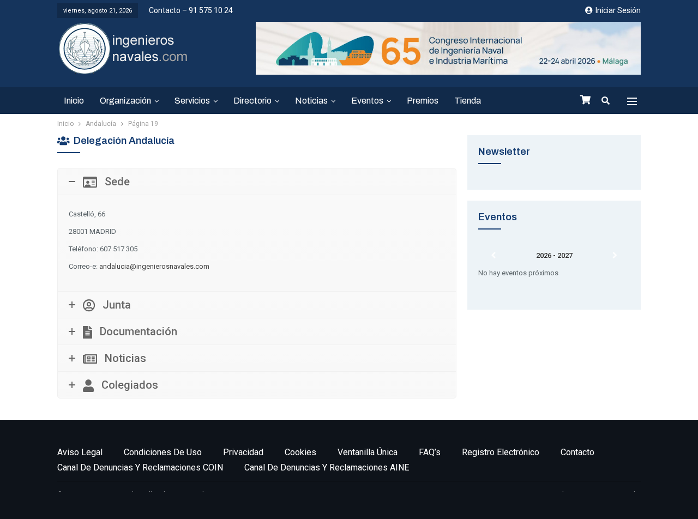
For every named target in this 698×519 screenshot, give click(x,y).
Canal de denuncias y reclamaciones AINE (326, 467)
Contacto (577, 452)
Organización (125, 100)
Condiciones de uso (163, 452)
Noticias (311, 100)
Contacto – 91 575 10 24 (191, 10)
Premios (422, 100)
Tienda (467, 100)
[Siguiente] (614, 256)
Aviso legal (80, 452)
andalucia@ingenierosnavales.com (154, 266)
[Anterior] (493, 256)
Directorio (252, 100)
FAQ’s (430, 452)
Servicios (192, 100)
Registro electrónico (500, 452)
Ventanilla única (368, 452)
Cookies (300, 452)
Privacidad (243, 452)
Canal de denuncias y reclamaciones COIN (140, 467)
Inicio (74, 100)
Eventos (367, 100)
